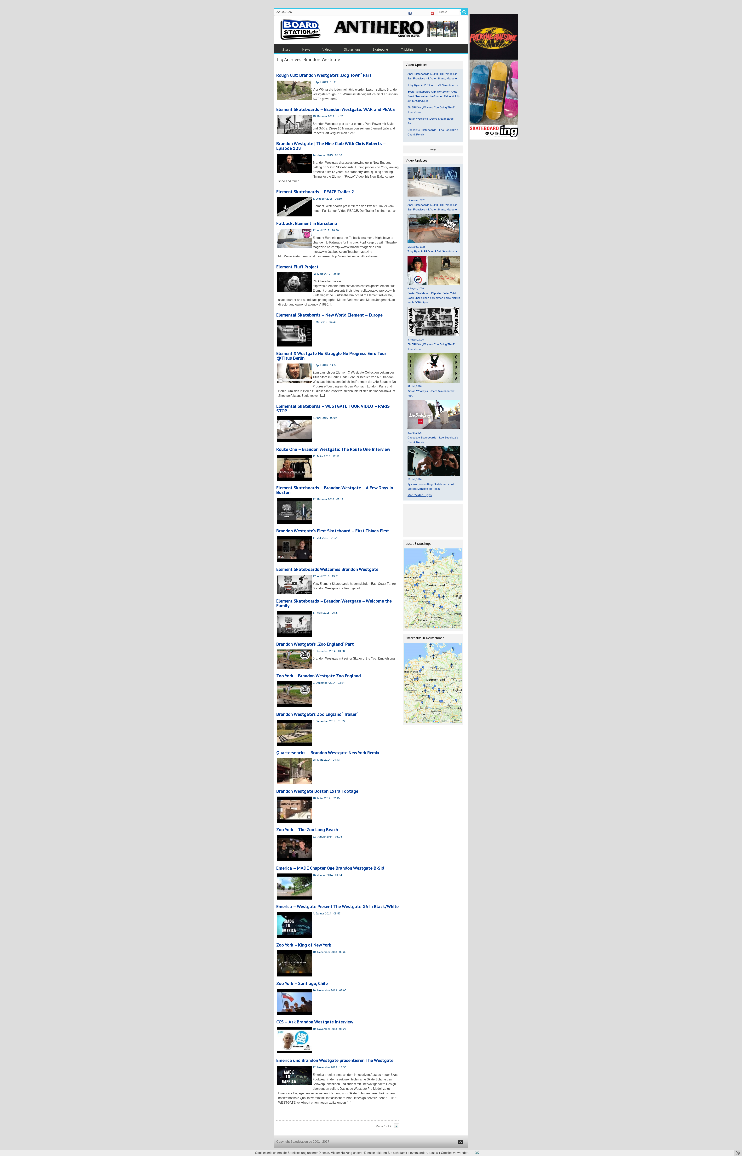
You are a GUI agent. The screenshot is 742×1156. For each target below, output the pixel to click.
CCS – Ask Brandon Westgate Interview (314, 1022)
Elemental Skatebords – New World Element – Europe (329, 315)
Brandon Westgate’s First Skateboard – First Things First (332, 531)
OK (477, 1152)
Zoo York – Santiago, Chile (302, 983)
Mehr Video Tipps (420, 495)
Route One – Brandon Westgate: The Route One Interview (333, 449)
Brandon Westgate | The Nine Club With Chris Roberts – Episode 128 (331, 145)
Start (286, 49)
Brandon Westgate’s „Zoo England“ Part (315, 644)
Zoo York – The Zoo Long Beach (307, 830)
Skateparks (381, 49)
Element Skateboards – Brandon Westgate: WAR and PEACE (335, 109)
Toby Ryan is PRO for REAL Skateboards (433, 85)
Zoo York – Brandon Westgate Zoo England (318, 676)
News (306, 49)
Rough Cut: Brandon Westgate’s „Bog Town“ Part (323, 75)
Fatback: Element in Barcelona (306, 223)
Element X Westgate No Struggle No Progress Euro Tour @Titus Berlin (331, 355)
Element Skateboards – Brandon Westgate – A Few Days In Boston (334, 490)
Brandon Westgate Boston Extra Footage (317, 791)
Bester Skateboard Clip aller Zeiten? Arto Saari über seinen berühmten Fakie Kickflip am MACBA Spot (434, 96)
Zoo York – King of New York (303, 945)
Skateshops (352, 49)
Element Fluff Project (297, 267)
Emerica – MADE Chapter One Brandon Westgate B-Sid (330, 868)
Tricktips (407, 49)
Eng (428, 49)
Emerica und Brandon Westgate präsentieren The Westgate (334, 1060)
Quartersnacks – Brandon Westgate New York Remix (328, 753)
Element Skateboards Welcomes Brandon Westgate (327, 569)
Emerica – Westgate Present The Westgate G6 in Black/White (337, 906)
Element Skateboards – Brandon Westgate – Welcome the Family (334, 603)
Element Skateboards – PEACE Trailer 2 (315, 192)
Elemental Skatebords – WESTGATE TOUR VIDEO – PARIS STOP (333, 408)
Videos (327, 49)
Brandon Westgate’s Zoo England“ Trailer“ (317, 714)
